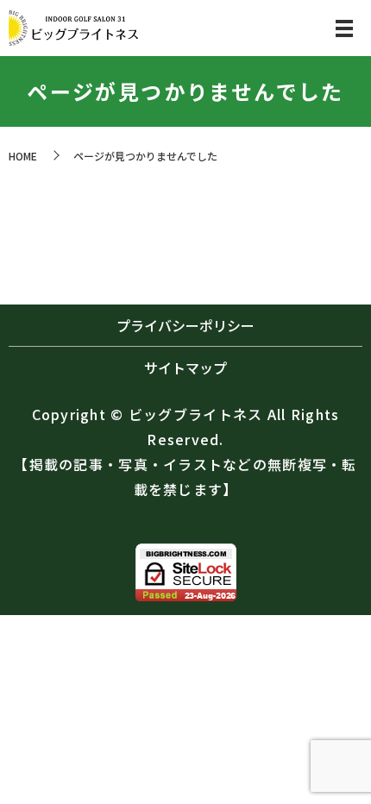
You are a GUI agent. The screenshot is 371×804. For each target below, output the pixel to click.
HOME (23, 155)
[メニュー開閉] (344, 28)
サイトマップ (185, 367)
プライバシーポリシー (185, 325)
